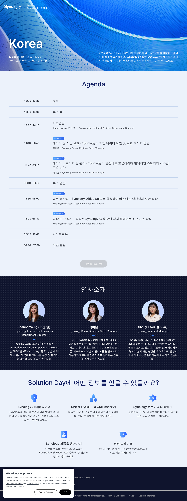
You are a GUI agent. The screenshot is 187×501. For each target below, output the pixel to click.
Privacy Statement (14, 483)
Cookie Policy (33, 483)
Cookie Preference (147, 496)
